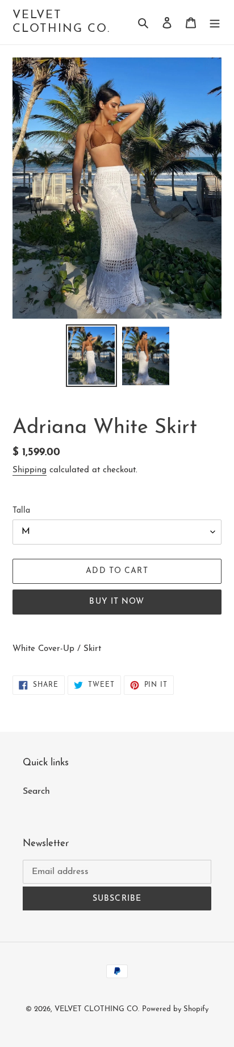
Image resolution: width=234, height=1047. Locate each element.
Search (36, 791)
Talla (21, 510)
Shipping (29, 470)
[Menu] (215, 22)
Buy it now (116, 601)
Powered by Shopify (175, 1009)
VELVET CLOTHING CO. (61, 22)
